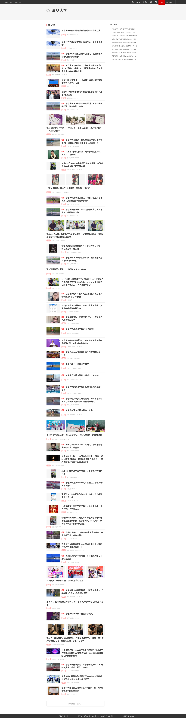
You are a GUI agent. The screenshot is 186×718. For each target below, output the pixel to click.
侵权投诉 (132, 716)
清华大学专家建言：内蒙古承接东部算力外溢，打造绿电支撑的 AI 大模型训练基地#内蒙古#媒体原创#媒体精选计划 (82, 68)
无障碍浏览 (18, 2)
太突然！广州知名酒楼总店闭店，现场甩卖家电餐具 (126, 52)
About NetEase (73, 716)
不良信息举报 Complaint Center (114, 716)
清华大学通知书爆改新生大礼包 (79, 410)
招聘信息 (91, 716)
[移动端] (132, 2)
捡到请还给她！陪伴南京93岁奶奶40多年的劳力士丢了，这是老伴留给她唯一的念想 (126, 56)
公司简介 (80, 716)
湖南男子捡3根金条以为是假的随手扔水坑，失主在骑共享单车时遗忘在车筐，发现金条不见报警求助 (126, 46)
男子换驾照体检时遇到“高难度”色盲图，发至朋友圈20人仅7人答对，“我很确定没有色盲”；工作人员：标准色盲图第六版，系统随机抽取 (126, 29)
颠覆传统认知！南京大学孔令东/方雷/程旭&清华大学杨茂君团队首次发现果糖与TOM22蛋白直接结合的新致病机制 (82, 653)
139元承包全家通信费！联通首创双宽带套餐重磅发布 (126, 32)
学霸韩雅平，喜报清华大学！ (78, 364)
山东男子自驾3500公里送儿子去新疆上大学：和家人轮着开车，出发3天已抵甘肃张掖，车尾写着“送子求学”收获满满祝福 (126, 59)
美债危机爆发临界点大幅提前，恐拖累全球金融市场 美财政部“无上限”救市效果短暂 (126, 49)
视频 (63, 60)
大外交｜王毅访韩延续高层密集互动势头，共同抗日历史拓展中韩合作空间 (126, 42)
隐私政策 (103, 716)
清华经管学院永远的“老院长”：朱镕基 (82, 375)
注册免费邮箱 (169, 2)
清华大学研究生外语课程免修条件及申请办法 (81, 30)
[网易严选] (145, 2)
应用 (11, 2)
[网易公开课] (138, 2)
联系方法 (86, 716)
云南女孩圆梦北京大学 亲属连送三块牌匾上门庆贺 (68, 188)
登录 (162, 2)
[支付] (151, 2)
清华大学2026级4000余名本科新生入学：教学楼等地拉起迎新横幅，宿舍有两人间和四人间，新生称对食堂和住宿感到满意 (82, 521)
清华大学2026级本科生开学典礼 (79, 614)
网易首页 (6, 2)
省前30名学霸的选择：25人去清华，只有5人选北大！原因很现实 (74, 435)
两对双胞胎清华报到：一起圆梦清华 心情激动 (66, 269)
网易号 (63, 35)
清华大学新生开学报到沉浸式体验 (80, 329)
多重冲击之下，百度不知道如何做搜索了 (124, 39)
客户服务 (97, 716)
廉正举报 (126, 716)
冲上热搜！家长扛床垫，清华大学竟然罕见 (64, 580)
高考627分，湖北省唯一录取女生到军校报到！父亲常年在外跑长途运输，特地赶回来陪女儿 (126, 36)
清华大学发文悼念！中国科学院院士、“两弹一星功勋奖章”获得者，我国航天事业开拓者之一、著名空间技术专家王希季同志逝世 (82, 459)
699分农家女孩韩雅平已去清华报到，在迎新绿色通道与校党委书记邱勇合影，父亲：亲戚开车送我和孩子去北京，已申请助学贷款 (82, 282)
